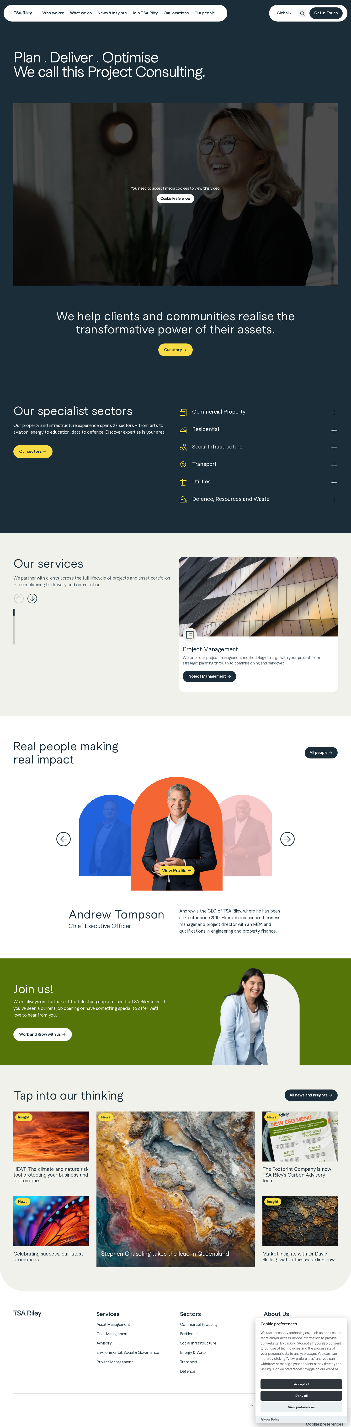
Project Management (206, 676)
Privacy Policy (270, 1419)
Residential (189, 1333)
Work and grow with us (40, 1034)
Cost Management (112, 1333)
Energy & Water (193, 1352)
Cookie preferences (324, 1424)
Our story (173, 349)
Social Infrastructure (198, 1343)
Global (282, 13)
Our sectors (30, 451)
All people (318, 752)
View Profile (174, 870)
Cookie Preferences (175, 198)
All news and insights (308, 1095)
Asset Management (113, 1324)
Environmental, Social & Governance (127, 1352)
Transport (188, 1362)
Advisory (104, 1343)
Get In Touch (326, 13)
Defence (187, 1371)
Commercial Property (199, 1324)
